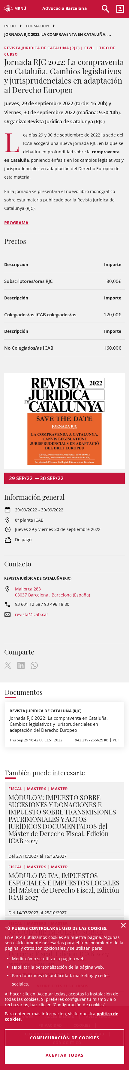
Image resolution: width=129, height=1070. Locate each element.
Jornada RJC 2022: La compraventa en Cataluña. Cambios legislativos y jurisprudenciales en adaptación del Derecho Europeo (59, 724)
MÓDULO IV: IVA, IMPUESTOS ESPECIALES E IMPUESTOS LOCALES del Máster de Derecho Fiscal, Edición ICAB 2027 (63, 886)
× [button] (123, 925)
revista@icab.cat (31, 614)
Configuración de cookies (64, 1038)
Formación (37, 26)
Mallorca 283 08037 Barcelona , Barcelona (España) (52, 592)
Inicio (10, 26)
